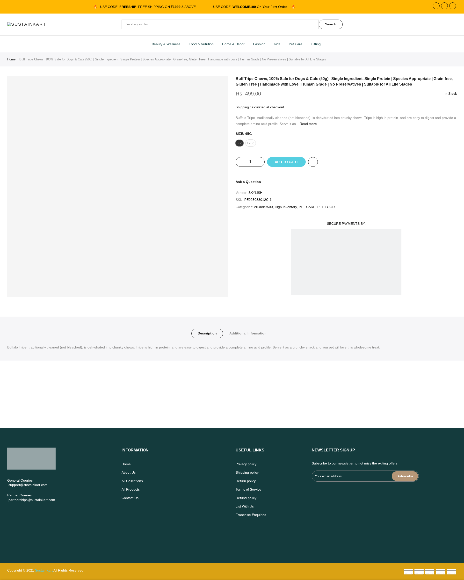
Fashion (259, 44)
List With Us (245, 506)
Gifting (316, 44)
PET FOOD (326, 207)
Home (11, 59)
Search (330, 24)
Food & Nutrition (201, 44)
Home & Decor (233, 44)
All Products (131, 489)
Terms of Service (248, 489)
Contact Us (130, 498)
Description (207, 333)
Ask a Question (248, 182)
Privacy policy (246, 464)
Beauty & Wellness (166, 44)
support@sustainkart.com (28, 485)
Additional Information (248, 333)
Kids (277, 44)
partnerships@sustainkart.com (31, 500)
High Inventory (286, 207)
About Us (129, 472)
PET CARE (307, 207)
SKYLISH (255, 193)
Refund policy (246, 498)
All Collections (132, 481)
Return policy (246, 481)
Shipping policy (247, 472)
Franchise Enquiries (251, 515)
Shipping (242, 107)
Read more (308, 124)
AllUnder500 (263, 207)
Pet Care (295, 44)
